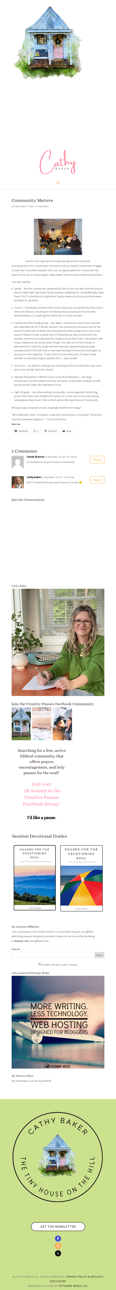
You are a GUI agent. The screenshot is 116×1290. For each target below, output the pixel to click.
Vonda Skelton (35, 456)
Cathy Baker (20, 206)
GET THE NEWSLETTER (58, 1227)
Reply (97, 460)
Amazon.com (21, 941)
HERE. (48, 1081)
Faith (31, 206)
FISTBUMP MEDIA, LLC (73, 1286)
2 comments (42, 206)
